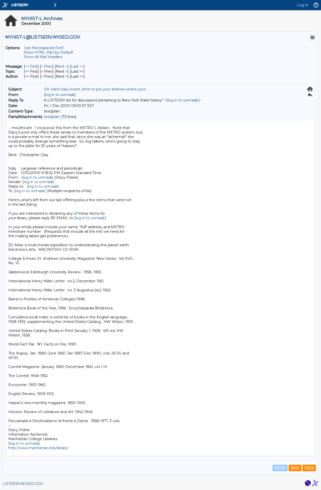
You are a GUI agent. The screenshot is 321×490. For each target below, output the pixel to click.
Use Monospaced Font (44, 48)
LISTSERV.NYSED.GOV (23, 483)
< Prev (46, 66)
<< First (31, 66)
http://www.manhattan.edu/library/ (38, 448)
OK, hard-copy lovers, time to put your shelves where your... (96, 89)
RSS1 (295, 468)
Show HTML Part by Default (48, 52)
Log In (302, 5)
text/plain (52, 116)
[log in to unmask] (60, 94)
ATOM (280, 468)
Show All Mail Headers (43, 57)
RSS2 (309, 468)
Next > (61, 66)
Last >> (77, 66)
